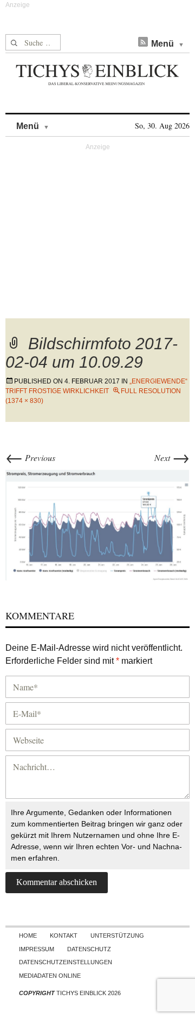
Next (172, 457)
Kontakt (63, 935)
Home (28, 935)
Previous (30, 457)
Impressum (36, 949)
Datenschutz (89, 949)
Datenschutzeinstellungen (65, 962)
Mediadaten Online (50, 975)
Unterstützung (117, 935)
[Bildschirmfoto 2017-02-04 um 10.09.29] (97, 523)
